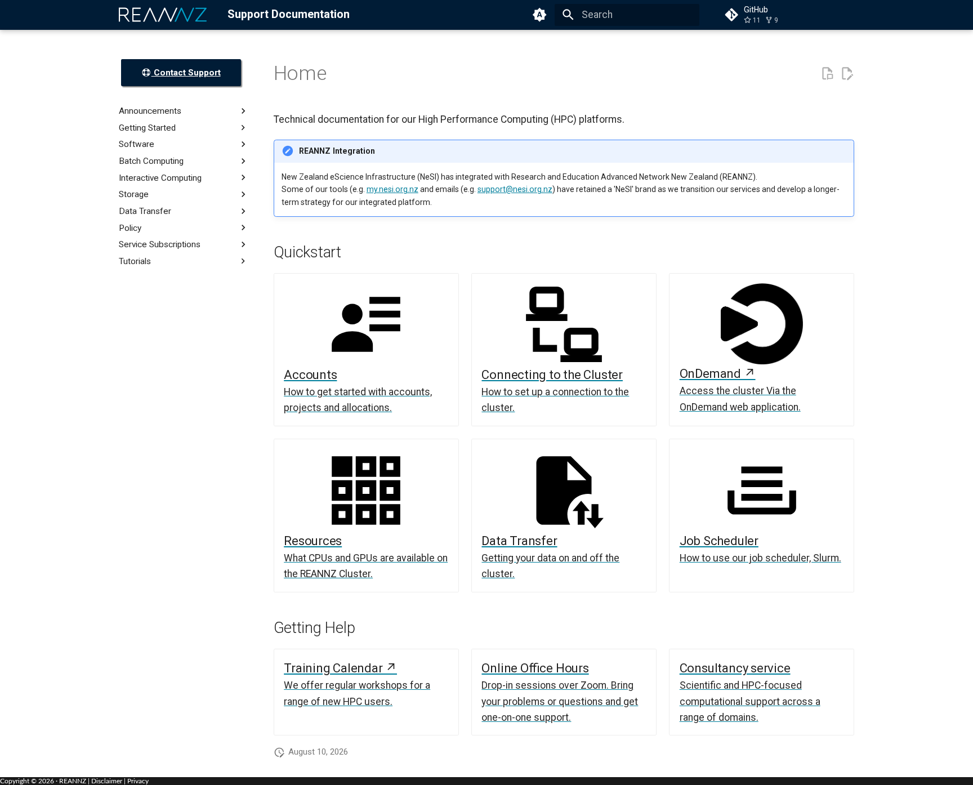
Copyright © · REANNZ (43, 781)
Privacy (138, 781)
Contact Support (186, 73)
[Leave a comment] (827, 74)
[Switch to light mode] (540, 14)
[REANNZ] (163, 14)
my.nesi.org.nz (392, 189)
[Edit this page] (847, 74)
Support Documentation (288, 14)
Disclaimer (106, 781)
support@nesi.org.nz (514, 189)
